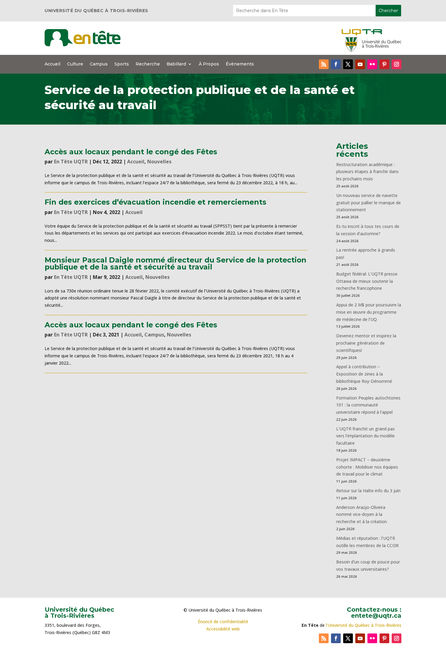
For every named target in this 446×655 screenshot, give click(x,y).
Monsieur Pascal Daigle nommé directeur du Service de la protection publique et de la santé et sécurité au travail (175, 263)
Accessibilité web (223, 629)
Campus (99, 64)
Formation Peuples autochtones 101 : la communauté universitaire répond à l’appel (368, 405)
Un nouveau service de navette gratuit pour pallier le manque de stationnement (368, 202)
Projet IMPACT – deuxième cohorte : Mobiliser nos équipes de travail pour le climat (367, 467)
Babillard (176, 64)
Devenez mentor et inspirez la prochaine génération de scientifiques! (366, 343)
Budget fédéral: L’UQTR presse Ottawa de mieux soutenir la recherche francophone (366, 281)
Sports (121, 64)
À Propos (209, 64)
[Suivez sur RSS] (324, 64)
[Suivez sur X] (348, 64)
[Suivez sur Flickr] (372, 64)
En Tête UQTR (71, 161)
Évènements (240, 64)
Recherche (148, 64)
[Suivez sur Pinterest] (384, 64)
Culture (75, 64)
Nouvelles (159, 161)
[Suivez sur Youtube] (360, 64)
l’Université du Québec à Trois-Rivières (363, 625)
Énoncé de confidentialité (223, 621)
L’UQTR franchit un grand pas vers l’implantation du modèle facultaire (365, 436)
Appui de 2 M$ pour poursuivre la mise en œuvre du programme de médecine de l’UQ (368, 312)
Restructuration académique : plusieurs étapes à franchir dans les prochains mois (367, 172)
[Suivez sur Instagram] (396, 64)
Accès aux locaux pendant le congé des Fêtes (131, 151)
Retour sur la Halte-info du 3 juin (368, 490)
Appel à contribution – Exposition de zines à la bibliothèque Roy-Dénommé (364, 374)
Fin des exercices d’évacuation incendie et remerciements (155, 202)
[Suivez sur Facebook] (336, 64)
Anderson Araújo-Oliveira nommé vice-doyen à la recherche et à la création (361, 514)
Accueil (52, 64)
